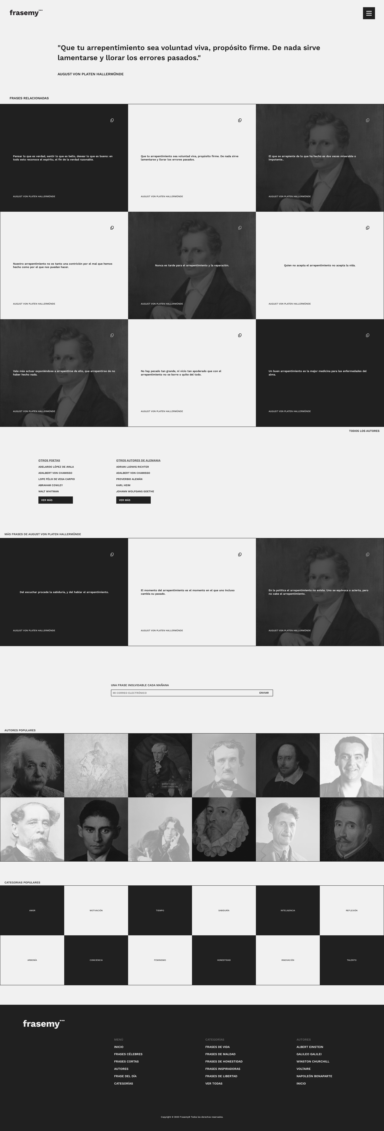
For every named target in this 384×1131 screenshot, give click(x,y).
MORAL (145, 335)
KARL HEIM (123, 485)
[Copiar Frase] (112, 120)
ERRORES (169, 120)
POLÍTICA (286, 554)
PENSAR (22, 120)
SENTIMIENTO (21, 554)
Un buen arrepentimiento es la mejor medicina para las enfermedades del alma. (318, 372)
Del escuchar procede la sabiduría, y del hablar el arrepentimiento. (64, 592)
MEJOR (293, 335)
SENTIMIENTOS (277, 227)
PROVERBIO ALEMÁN (129, 479)
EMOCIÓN (274, 120)
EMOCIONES (147, 227)
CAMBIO (145, 554)
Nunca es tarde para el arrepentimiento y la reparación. (192, 265)
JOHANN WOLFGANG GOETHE (135, 491)
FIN (15, 120)
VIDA (289, 227)
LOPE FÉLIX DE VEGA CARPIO (56, 479)
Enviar (264, 692)
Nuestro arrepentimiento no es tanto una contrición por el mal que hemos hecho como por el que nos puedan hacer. (62, 265)
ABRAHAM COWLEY (50, 485)
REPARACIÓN (163, 227)
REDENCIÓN (157, 335)
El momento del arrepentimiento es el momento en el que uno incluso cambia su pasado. (188, 592)
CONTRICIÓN (20, 227)
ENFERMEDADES (278, 335)
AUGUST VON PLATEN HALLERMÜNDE (91, 74)
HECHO (285, 120)
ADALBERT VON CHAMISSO (55, 472)
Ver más (46, 500)
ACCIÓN (17, 335)
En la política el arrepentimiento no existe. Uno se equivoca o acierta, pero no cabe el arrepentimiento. (318, 592)
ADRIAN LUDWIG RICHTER (132, 466)
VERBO (34, 554)
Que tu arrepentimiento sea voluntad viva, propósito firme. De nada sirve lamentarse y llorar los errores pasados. (189, 158)
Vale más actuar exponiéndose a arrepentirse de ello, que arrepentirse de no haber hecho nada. (64, 372)
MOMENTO (157, 554)
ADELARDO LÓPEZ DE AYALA (56, 466)
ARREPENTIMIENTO (151, 120)
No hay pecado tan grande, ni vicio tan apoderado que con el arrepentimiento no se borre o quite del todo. (181, 372)
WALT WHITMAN (48, 491)
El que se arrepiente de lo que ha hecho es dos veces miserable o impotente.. (312, 158)
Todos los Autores (364, 431)
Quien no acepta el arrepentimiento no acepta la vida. (320, 265)
